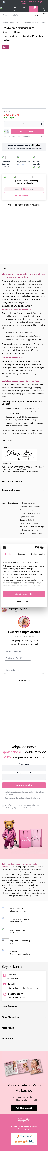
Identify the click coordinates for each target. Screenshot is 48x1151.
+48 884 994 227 (14, 978)
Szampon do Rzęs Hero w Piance (16, 309)
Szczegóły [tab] (22, 554)
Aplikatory (24, 527)
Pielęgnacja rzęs (26, 506)
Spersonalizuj (22, 601)
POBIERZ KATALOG (24, 1108)
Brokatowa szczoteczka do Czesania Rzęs (20, 381)
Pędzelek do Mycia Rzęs (12, 358)
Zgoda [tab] (8, 554)
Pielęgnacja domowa (28, 503)
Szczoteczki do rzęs (36, 527)
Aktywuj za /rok (24, 195)
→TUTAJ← (24, 4)
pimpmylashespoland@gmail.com (23, 988)
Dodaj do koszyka (26, 131)
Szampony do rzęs (31, 22)
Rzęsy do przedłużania (29, 523)
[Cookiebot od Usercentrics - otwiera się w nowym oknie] (35, 547)
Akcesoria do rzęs (27, 510)
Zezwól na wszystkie (24, 594)
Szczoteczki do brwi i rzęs (30, 513)
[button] (6, 131)
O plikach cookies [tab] (38, 554)
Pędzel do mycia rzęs (28, 516)
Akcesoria (23, 533)
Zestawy (37, 506)
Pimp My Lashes (8, 22)
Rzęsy (19, 22)
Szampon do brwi (27, 520)
